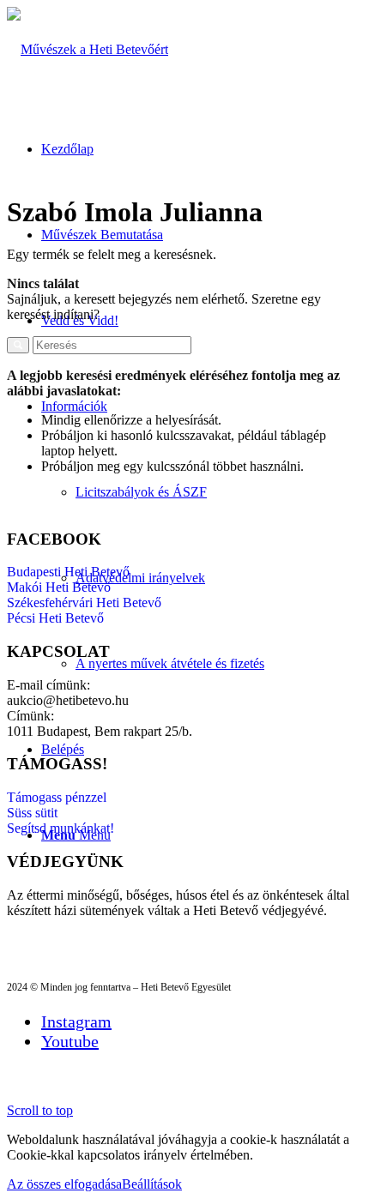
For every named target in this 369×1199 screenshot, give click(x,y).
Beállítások (152, 1184)
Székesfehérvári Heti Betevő (84, 602)
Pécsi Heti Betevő (55, 618)
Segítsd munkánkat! (60, 828)
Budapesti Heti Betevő (68, 571)
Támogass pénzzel (56, 797)
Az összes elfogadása (64, 1184)
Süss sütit (32, 812)
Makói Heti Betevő (59, 587)
